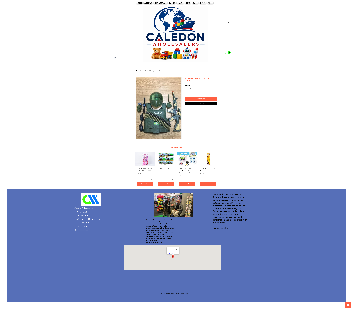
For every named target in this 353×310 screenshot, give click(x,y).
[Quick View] (145, 159)
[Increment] (192, 92)
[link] (227, 52)
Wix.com (185, 293)
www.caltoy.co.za (232, 197)
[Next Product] (220, 159)
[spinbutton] (189, 92)
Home (138, 71)
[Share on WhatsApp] (186, 110)
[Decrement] (186, 92)
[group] (176, 169)
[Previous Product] (132, 159)
